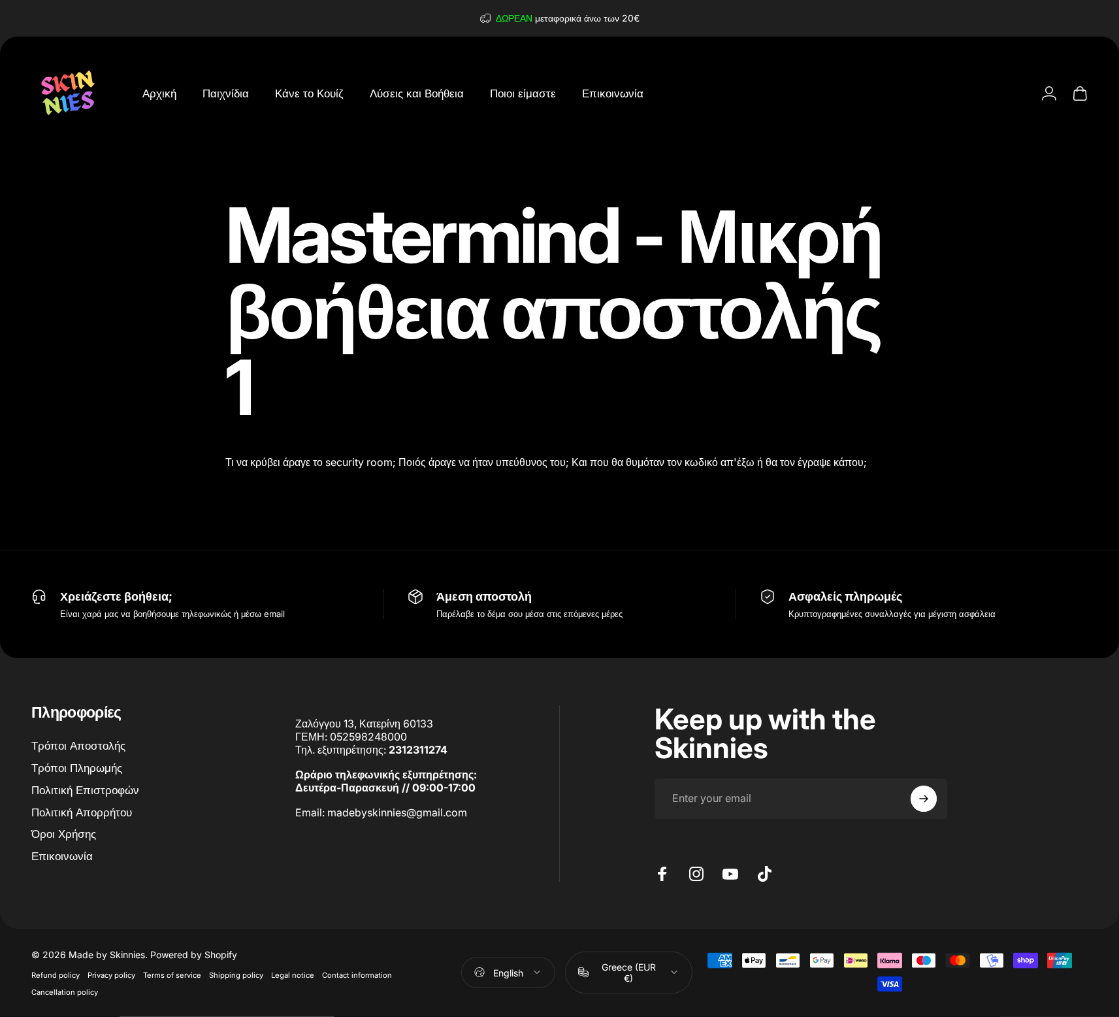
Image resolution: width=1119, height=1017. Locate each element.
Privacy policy (111, 974)
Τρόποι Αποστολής (78, 745)
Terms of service (172, 974)
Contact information (357, 974)
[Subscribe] (924, 799)
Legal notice (292, 974)
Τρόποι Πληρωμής (76, 768)
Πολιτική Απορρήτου (81, 812)
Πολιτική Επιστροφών (85, 790)
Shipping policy (236, 974)
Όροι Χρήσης (63, 834)
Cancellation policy (64, 991)
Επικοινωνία (62, 856)
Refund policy (55, 974)
